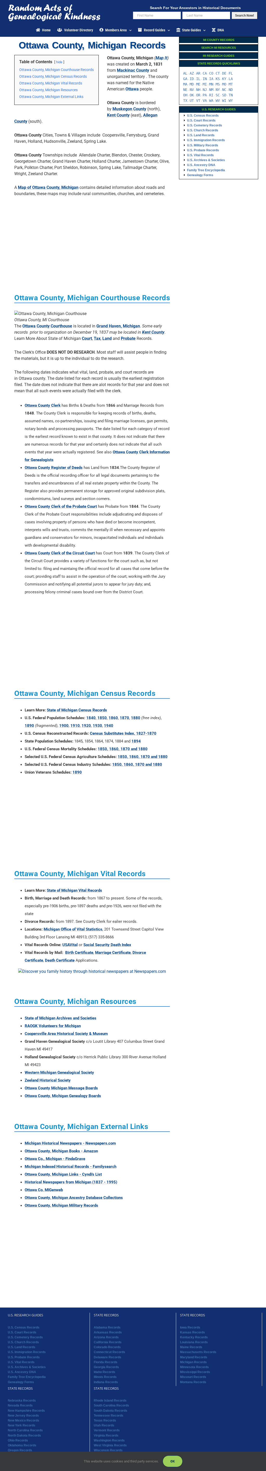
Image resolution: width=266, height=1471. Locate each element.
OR (198, 95)
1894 (136, 741)
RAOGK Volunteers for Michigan (53, 1026)
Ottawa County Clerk (43, 405)
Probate (128, 338)
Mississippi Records (195, 1372)
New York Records (21, 1425)
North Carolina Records (25, 1430)
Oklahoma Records (22, 1445)
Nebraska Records (22, 1400)
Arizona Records (106, 1337)
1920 (86, 725)
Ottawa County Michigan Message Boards (61, 1088)
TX (185, 100)
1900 (64, 725)
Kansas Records (192, 1332)
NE (185, 90)
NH (198, 90)
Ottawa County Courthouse (47, 326)
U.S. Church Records (202, 130)
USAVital (70, 944)
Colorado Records (107, 1347)
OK (192, 95)
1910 (75, 725)
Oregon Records (20, 1450)
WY (231, 100)
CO (211, 73)
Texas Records (105, 1420)
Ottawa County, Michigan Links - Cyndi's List (63, 1174)
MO (224, 84)
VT (198, 100)
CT (218, 73)
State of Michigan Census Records (77, 710)
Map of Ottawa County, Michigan (48, 187)
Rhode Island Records (110, 1400)
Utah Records (104, 1425)
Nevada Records (20, 1405)
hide (59, 62)
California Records (108, 1342)
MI (205, 84)
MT (231, 84)
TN (231, 95)
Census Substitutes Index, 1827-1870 (123, 733)
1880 (135, 718)
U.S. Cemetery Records (204, 125)
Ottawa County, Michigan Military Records (61, 1205)
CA (205, 73)
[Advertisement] (92, 236)
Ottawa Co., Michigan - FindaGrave (55, 1158)
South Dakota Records (110, 1410)
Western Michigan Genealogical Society (59, 1072)
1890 (29, 725)
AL (185, 73)
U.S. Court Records (201, 120)
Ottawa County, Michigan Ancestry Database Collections (74, 1197)
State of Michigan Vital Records (74, 890)
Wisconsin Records (108, 1450)
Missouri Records (193, 1377)
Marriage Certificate (113, 952)
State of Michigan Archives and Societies (60, 1018)
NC (224, 90)
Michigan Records (193, 1362)
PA (205, 95)
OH (185, 95)
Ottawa (132, 89)
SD (224, 95)
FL (231, 73)
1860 (113, 718)
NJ (205, 90)
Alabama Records (107, 1327)
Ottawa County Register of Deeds (54, 467)
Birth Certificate (79, 952)
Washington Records (109, 1440)
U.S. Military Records (202, 145)
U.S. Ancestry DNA (201, 165)
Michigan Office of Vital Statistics (73, 929)
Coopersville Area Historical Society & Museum (66, 1033)
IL (198, 79)
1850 (102, 718)
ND (231, 90)
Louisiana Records (194, 1342)
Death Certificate (60, 960)
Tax (97, 338)
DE (224, 73)
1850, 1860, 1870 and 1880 (123, 749)
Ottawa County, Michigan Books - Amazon (61, 1151)
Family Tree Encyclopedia (206, 170)
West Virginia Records (110, 1445)
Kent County (118, 115)
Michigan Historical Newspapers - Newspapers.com (70, 1143)
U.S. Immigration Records (206, 140)
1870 (124, 718)
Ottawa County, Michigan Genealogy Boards (63, 1096)
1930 (97, 725)
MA (185, 84)
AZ (192, 73)
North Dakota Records (24, 1435)
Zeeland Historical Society (48, 1080)
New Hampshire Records (26, 1410)
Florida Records (105, 1362)
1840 (91, 718)
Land (107, 338)
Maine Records (191, 1347)
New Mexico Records (23, 1420)
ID (192, 79)
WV (218, 100)
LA (231, 79)
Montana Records (193, 1382)
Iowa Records (190, 1327)
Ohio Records (18, 1440)
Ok (172, 1461)
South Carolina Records (111, 1405)
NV (192, 90)
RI (211, 95)
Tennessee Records (108, 1415)
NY (218, 90)
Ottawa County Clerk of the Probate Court (61, 506)
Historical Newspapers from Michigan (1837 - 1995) (71, 1182)
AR (198, 73)
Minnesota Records (194, 1367)
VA (205, 100)
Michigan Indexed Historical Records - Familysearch (70, 1166)
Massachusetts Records (198, 1352)
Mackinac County (133, 70)
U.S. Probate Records (203, 150)
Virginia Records (106, 1435)
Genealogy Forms (200, 175)
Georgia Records (106, 1367)
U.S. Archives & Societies (206, 160)
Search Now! (244, 15)
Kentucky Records (194, 1337)
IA (211, 79)
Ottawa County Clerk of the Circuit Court (60, 553)
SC (218, 95)
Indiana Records (106, 1382)
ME (198, 84)
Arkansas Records (108, 1332)
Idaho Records (104, 1372)
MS (218, 84)
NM (211, 90)
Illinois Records (105, 1377)
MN (211, 84)
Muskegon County (129, 108)
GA (185, 79)
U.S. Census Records (203, 115)
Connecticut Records (109, 1352)
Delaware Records (107, 1357)
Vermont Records (107, 1430)
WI (224, 100)
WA (211, 100)
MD (192, 84)
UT (192, 100)
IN (205, 79)
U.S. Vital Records (200, 155)
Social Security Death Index (107, 944)
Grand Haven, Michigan (118, 326)
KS (218, 79)
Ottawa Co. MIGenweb (44, 1190)
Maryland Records (193, 1357)
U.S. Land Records (201, 135)
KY (224, 79)
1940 (108, 725)
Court (87, 338)
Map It (161, 57)
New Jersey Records (23, 1415)
